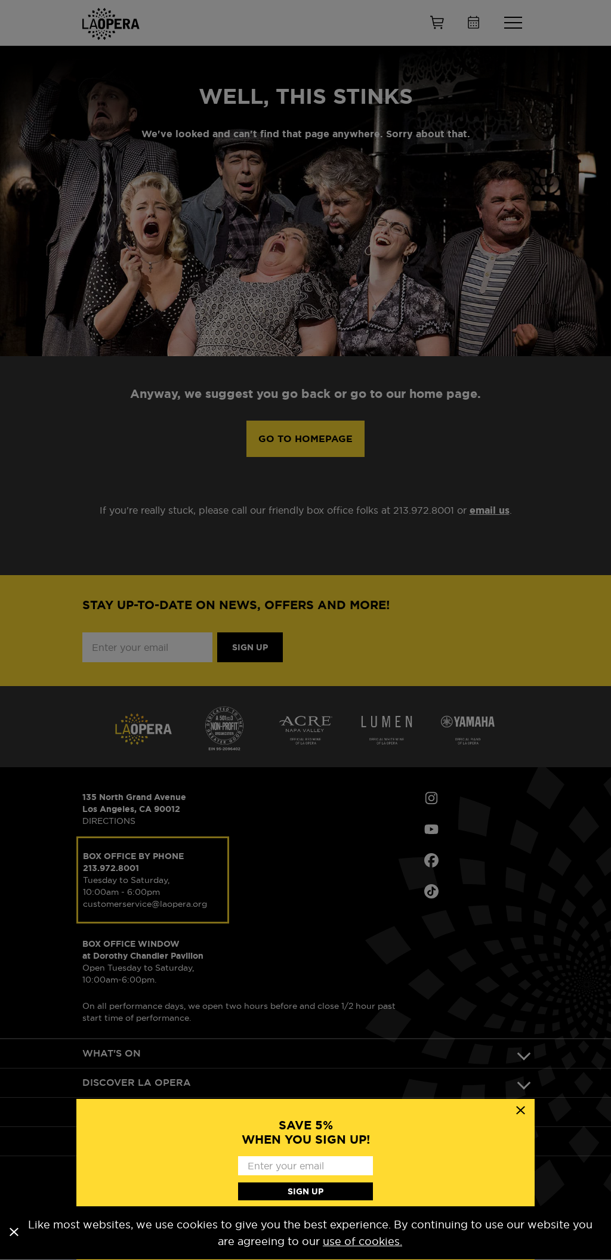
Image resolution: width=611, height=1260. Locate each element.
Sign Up (305, 1191)
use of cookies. (362, 1241)
